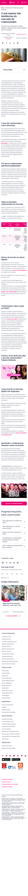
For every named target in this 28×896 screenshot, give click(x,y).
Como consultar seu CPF (8, 721)
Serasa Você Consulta (7, 690)
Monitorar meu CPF (6, 646)
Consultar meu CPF (6, 636)
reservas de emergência (19, 270)
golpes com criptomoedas (9, 291)
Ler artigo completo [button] (12, 616)
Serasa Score (5, 675)
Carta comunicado (6, 729)
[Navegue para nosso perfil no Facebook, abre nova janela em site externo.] (18, 755)
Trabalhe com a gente (7, 786)
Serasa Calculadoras (7, 683)
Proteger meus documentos (8, 726)
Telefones (4, 707)
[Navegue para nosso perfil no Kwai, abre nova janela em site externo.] (25, 755)
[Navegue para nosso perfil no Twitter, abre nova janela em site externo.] (14, 755)
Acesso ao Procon (6, 781)
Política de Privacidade (7, 779)
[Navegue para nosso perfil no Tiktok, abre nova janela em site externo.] (6, 755)
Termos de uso (5, 739)
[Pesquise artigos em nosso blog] (18, 2)
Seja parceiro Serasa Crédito (8, 748)
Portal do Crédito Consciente (9, 724)
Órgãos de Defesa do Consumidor (10, 784)
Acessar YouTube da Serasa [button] (14, 503)
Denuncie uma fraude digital (8, 712)
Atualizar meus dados (7, 656)
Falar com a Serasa (6, 651)
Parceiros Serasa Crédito (8, 654)
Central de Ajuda (6, 709)
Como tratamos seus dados (8, 663)
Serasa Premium (6, 673)
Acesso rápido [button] (7, 70)
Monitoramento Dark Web (8, 649)
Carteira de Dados (6, 698)
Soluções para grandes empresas (10, 661)
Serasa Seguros (5, 695)
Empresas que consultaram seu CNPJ (11, 734)
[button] (2, 43)
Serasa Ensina (5, 688)
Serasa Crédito (5, 670)
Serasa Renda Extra (6, 685)
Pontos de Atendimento (7, 704)
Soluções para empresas (8, 658)
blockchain (4, 143)
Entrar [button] (25, 2)
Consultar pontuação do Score (9, 641)
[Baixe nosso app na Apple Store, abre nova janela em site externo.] (6, 760)
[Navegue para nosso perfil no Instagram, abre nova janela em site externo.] (2, 755)
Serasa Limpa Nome (7, 678)
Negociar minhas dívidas (8, 644)
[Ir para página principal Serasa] (12, 2)
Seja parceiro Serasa (7, 745)
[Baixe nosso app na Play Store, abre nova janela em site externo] (16, 760)
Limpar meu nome (6, 639)
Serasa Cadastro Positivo (8, 680)
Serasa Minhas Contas (7, 693)
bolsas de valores (13, 319)
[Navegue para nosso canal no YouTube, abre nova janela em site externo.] (10, 755)
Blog (2, 8)
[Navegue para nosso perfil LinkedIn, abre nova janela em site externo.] (21, 755)
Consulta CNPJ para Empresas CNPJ (11, 736)
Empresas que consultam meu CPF (10, 731)
